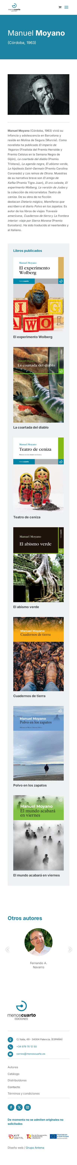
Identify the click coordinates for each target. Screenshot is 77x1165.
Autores (13, 1067)
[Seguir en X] (19, 1107)
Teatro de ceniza (26, 517)
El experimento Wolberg (32, 337)
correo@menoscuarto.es (30, 1053)
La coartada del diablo (31, 427)
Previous (8, 950)
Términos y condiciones (24, 1093)
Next (69, 950)
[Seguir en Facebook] (11, 1107)
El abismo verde (26, 607)
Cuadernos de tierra (29, 696)
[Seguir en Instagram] (27, 1107)
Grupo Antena (35, 1147)
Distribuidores (17, 1080)
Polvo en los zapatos (30, 785)
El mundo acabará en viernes (36, 875)
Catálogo (13, 1074)
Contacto (14, 1087)
